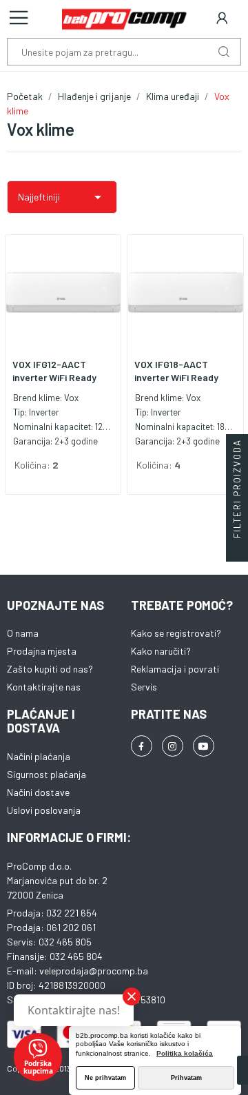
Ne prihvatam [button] (105, 1077)
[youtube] (203, 746)
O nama (23, 633)
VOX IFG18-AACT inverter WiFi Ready (176, 371)
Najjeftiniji (62, 197)
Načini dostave (38, 792)
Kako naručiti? (161, 651)
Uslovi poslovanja (44, 810)
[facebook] (141, 746)
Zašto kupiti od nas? (50, 669)
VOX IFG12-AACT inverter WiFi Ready (54, 371)
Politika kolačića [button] (184, 1053)
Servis (144, 687)
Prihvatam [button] (186, 1077)
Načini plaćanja (38, 756)
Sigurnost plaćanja (46, 774)
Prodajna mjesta (41, 651)
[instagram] (172, 746)
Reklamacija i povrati (175, 669)
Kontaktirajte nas (44, 687)
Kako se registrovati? (176, 633)
